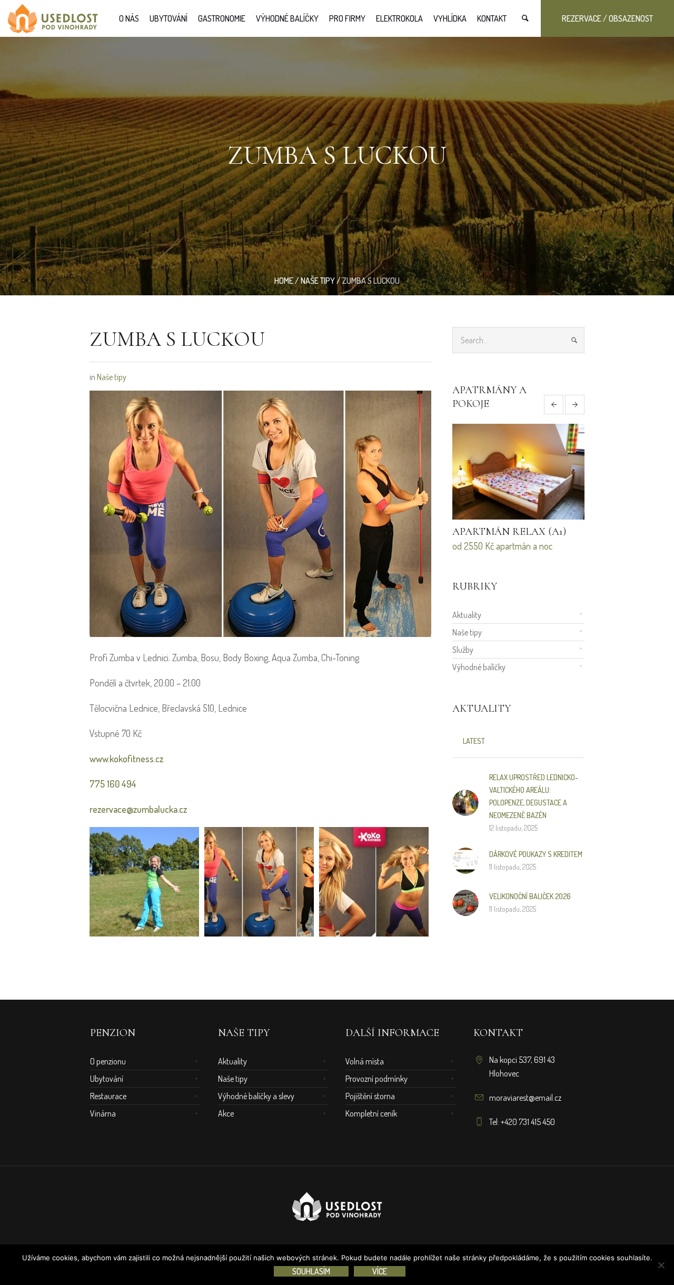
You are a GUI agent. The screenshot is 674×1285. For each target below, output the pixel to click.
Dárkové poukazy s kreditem (535, 854)
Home (283, 280)
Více (379, 1271)
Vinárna (103, 1113)
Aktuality (466, 615)
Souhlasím (311, 1271)
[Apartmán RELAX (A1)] (518, 472)
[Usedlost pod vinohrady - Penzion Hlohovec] (337, 1208)
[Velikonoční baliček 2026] (465, 901)
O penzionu (108, 1061)
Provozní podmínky (376, 1078)
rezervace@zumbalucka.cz (138, 809)
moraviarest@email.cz (525, 1097)
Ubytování (106, 1078)
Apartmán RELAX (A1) (509, 531)
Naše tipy (318, 280)
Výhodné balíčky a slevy (256, 1096)
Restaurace (108, 1096)
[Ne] (661, 1265)
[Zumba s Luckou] (260, 512)
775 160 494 (113, 784)
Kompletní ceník (371, 1113)
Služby (462, 649)
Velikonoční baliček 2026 (530, 896)
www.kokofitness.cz (126, 758)
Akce (226, 1113)
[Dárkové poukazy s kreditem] (465, 859)
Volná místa (364, 1061)
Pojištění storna (370, 1096)
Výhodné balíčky (479, 667)
